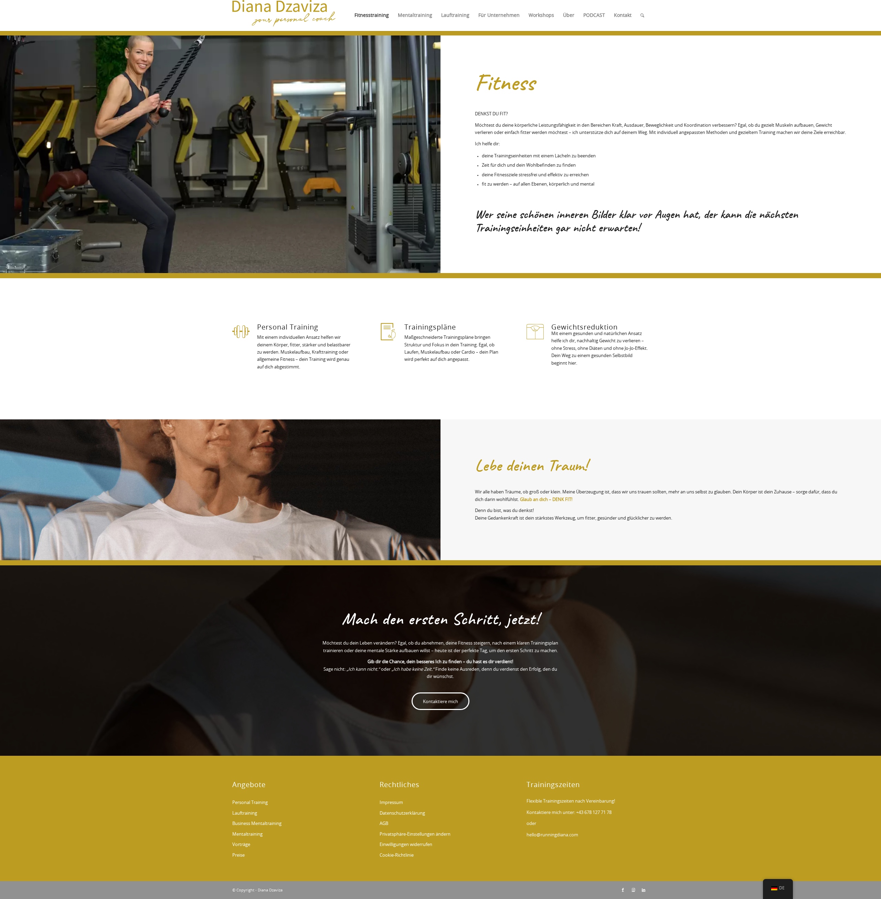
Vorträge (241, 845)
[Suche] (642, 15)
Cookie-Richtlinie (397, 855)
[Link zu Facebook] (623, 890)
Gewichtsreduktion (584, 327)
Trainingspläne (430, 327)
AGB (384, 824)
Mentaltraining (247, 834)
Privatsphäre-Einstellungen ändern (415, 834)
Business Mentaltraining (257, 824)
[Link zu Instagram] (633, 890)
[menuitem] (371, 15)
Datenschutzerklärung (402, 813)
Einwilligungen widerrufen (406, 845)
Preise (238, 855)
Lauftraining (244, 813)
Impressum (391, 803)
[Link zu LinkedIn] (643, 890)
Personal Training (287, 327)
